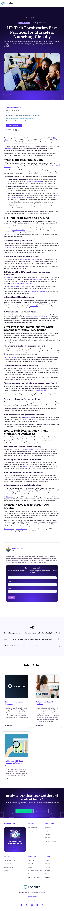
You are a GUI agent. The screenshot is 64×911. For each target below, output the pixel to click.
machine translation (37, 279)
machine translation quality (16, 286)
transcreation (34, 306)
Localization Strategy (24, 22)
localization (7, 148)
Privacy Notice (32, 901)
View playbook (15, 848)
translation (47, 172)
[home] (7, 3)
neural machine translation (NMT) (23, 283)
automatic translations (18, 230)
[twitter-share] (16, 130)
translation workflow (29, 466)
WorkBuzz (9, 497)
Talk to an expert (9, 529)
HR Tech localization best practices (14, 113)
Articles (35, 18)
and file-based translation (34, 450)
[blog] (16, 686)
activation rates (29, 417)
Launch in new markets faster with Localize (16, 120)
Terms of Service (32, 896)
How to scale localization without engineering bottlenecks (20, 118)
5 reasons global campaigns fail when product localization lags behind (23, 115)
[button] (61, 3)
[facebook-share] (20, 130)
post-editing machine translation (37, 291)
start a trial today (21, 529)
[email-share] (13, 130)
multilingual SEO (41, 390)
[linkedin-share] (18, 130)
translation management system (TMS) (37, 317)
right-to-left (11, 247)
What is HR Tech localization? (13, 110)
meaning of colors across (34, 181)
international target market (29, 259)
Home (28, 18)
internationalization (29, 170)
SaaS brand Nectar (10, 357)
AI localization (8, 277)
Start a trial (41, 811)
